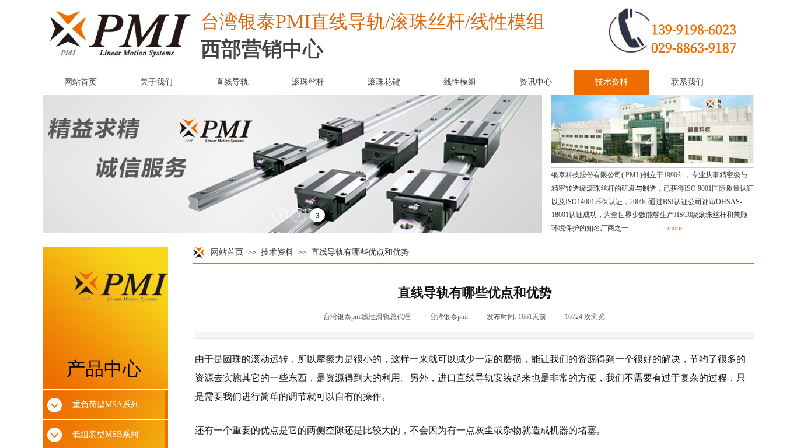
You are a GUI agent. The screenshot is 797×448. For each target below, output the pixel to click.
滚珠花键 (384, 82)
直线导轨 (232, 82)
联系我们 (687, 82)
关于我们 (156, 82)
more (674, 228)
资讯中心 (535, 82)
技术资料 (277, 252)
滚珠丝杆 (308, 82)
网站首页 (227, 252)
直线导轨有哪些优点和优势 (360, 252)
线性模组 (459, 82)
